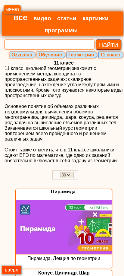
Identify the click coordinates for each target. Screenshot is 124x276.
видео (42, 18)
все (20, 17)
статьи (66, 18)
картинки (95, 18)
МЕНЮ (12, 9)
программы (61, 30)
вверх (11, 269)
